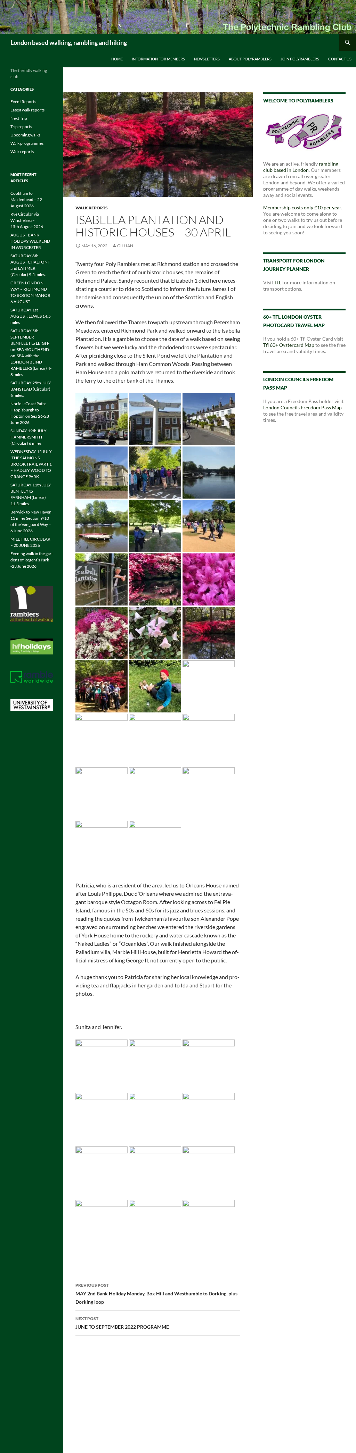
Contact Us (339, 59)
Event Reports (23, 101)
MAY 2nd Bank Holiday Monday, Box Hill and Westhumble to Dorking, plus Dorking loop (156, 1294)
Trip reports (21, 126)
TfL (277, 282)
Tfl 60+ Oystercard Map (288, 345)
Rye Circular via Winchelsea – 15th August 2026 (26, 220)
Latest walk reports (27, 109)
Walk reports (91, 207)
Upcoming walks (25, 134)
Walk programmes (26, 143)
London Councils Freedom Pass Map (302, 407)
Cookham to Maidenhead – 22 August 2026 (26, 199)
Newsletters (207, 59)
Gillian (125, 245)
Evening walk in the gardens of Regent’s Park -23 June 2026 (31, 560)
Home (117, 59)
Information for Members (158, 59)
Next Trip (18, 118)
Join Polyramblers (300, 59)
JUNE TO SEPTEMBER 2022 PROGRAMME (122, 1323)
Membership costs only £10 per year (302, 207)
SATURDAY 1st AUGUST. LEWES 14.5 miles (30, 316)
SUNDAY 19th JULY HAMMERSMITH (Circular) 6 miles (28, 437)
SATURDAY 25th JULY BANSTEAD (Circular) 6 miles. (30, 389)
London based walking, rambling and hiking (68, 42)
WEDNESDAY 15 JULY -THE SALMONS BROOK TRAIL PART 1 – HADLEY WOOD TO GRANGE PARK (31, 464)
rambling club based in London (300, 167)
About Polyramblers (250, 59)
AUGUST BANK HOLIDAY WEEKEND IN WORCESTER (30, 241)
